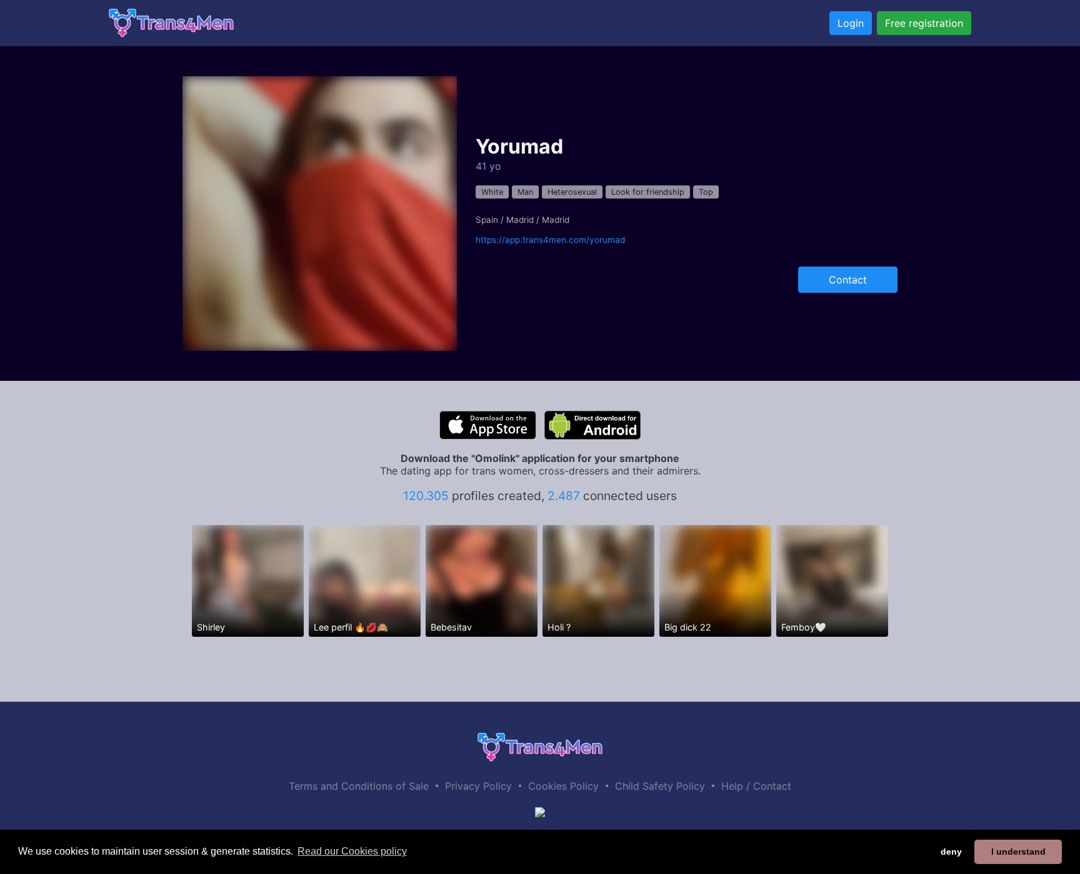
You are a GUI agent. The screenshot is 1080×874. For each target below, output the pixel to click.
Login (851, 23)
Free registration (924, 23)
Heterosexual (572, 192)
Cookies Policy (563, 786)
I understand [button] (1018, 852)
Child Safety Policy (660, 786)
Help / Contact (756, 786)
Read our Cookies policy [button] (352, 851)
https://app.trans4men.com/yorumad (550, 240)
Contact (848, 279)
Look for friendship (647, 192)
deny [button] (951, 852)
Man (525, 192)
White (492, 192)
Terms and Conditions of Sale (359, 786)
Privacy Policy (478, 786)
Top (706, 192)
